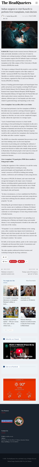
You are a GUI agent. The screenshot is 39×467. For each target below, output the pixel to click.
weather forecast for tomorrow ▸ (19, 399)
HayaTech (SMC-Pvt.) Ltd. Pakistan (23, 461)
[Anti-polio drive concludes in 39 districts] (28, 290)
